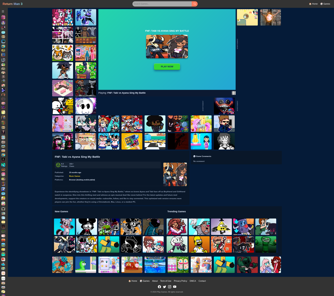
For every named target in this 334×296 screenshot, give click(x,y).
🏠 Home (313, 4)
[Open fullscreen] (234, 93)
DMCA (193, 281)
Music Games (74, 176)
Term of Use (165, 281)
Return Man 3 (12, 4)
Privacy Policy (180, 281)
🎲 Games (325, 4)
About (155, 281)
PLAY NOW (167, 66)
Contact (202, 281)
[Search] (195, 4)
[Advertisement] (258, 106)
